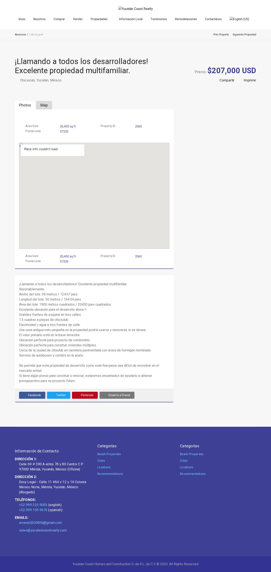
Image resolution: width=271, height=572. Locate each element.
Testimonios (159, 19)
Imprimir (250, 80)
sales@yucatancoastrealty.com (43, 530)
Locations (104, 467)
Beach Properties (109, 454)
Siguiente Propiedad (244, 34)
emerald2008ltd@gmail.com (40, 522)
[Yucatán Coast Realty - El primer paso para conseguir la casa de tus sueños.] (135, 8)
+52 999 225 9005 (33, 505)
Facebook (34, 395)
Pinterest (87, 395)
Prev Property (221, 34)
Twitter (61, 395)
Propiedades (99, 19)
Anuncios (20, 34)
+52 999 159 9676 (33, 510)
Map (44, 105)
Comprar (59, 19)
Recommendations (110, 474)
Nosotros (39, 19)
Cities (101, 461)
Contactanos (213, 19)
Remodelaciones (186, 19)
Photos (25, 105)
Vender (78, 19)
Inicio (22, 19)
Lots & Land (36, 34)
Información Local (130, 19)
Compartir (227, 80)
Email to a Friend (119, 395)
